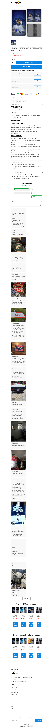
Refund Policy (14, 703)
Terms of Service (15, 696)
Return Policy (14, 701)
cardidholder (31, 97)
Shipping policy (14, 699)
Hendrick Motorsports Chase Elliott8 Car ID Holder (31, 653)
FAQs (12, 713)
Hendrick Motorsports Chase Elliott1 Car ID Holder (15, 622)
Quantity (13, 59)
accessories (25, 97)
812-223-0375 (14, 686)
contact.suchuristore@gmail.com (18, 688)
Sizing (12, 715)
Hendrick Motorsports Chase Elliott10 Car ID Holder (39, 622)
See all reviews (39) (26, 183)
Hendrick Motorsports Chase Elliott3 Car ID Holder (31, 622)
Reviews (13, 717)
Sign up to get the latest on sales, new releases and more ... (25, 724)
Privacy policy (14, 694)
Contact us (13, 710)
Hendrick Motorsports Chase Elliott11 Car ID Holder (23, 622)
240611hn (19, 97)
